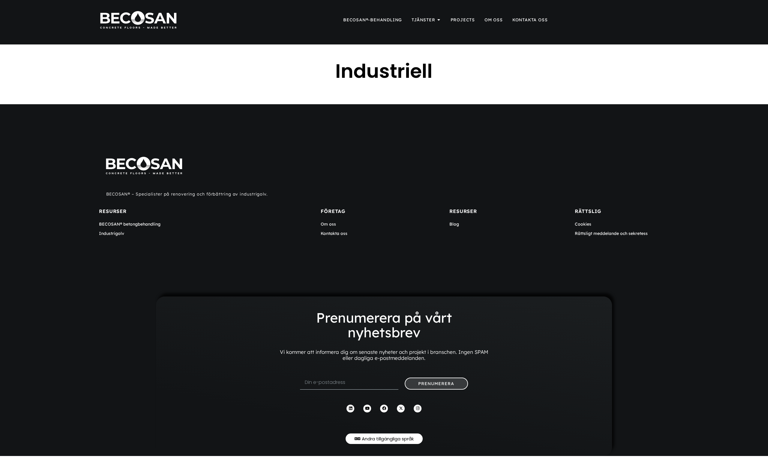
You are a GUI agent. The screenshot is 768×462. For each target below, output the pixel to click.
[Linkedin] (350, 408)
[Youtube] (367, 408)
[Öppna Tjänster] (439, 20)
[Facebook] (384, 408)
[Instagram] (418, 408)
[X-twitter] (401, 408)
